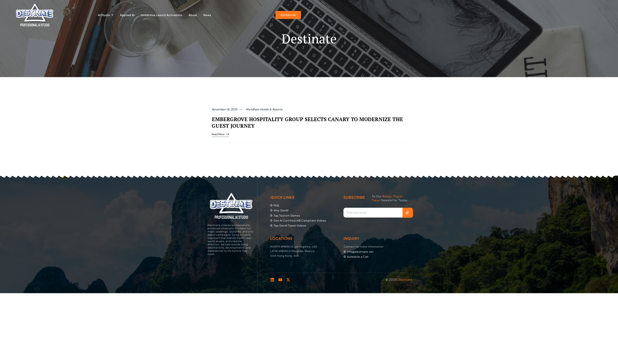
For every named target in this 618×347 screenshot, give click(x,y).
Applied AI (127, 15)
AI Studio (104, 15)
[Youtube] (280, 280)
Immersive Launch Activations (161, 15)
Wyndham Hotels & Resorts (264, 109)
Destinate (405, 279)
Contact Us (288, 15)
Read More (218, 134)
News (207, 15)
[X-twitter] (288, 280)
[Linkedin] (272, 280)
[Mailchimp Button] (407, 213)
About (193, 15)
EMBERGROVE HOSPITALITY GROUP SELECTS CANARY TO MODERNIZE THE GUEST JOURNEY (307, 122)
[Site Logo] (34, 15)
